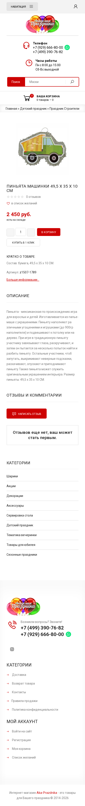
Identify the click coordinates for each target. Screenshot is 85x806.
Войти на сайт (21, 731)
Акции (11, 486)
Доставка (18, 674)
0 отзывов (33, 197)
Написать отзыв (29, 414)
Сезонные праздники (22, 554)
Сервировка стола (20, 515)
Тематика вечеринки (22, 535)
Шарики (12, 476)
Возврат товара (23, 683)
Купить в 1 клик (23, 242)
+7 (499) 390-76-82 (48, 52)
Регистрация (21, 740)
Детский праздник (20, 525)
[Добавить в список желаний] (42, 203)
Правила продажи (24, 701)
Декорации (15, 496)
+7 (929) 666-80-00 (48, 47)
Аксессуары (15, 505)
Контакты (18, 692)
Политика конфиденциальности (34, 709)
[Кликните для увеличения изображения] (42, 149)
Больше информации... (23, 279)
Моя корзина (21, 748)
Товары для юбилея (21, 545)
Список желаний (23, 757)
